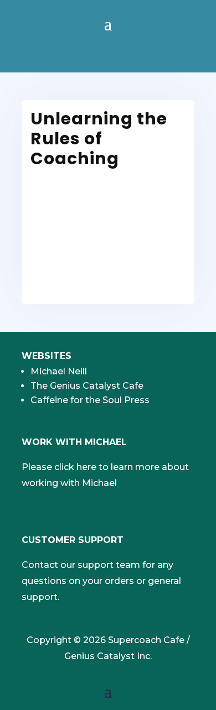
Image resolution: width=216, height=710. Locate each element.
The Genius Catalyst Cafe (86, 385)
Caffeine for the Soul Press (90, 400)
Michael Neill (58, 371)
